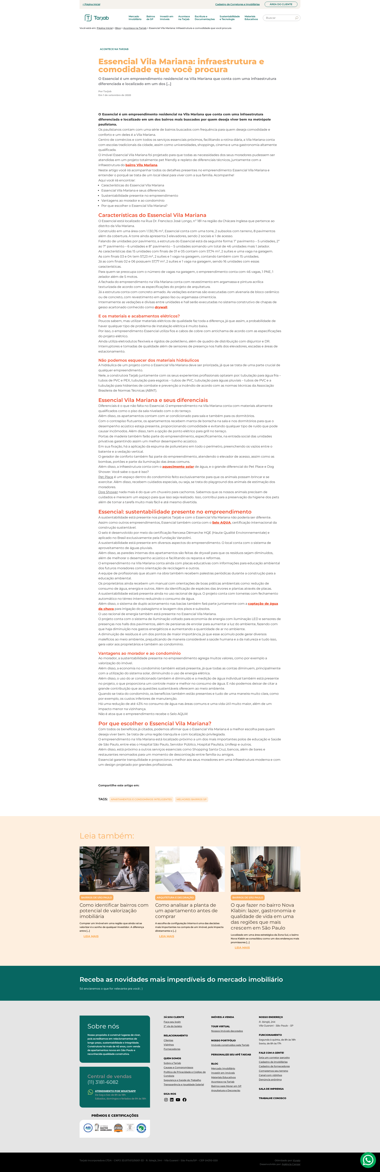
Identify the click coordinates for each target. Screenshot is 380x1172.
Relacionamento (176, 1035)
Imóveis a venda (222, 1017)
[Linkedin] (171, 1100)
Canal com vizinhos (270, 1075)
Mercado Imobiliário (135, 18)
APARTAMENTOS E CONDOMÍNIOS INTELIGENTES (141, 799)
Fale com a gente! (271, 1052)
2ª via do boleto (173, 1026)
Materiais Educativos (251, 18)
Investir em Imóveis (166, 18)
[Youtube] (178, 1100)
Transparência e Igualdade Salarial (184, 1084)
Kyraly (296, 1160)
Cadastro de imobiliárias (273, 1061)
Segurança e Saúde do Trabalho (182, 1080)
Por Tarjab (104, 91)
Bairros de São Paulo (96, 897)
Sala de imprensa (271, 1088)
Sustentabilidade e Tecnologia (230, 18)
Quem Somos (172, 1058)
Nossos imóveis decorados (227, 1030)
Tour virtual (220, 1026)
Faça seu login (172, 1021)
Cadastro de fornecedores (274, 1066)
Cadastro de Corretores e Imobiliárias (237, 4)
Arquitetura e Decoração (175, 897)
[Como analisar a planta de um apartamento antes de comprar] (190, 869)
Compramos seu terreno (273, 1070)
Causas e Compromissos (178, 1067)
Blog (118, 28)
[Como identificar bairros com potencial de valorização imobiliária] (114, 869)
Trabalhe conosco (272, 1098)
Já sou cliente (174, 1017)
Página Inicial (105, 28)
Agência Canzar (291, 1164)
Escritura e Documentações (205, 18)
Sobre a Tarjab (172, 1063)
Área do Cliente (281, 4)
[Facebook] (184, 1100)
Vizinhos (169, 1044)
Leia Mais (91, 936)
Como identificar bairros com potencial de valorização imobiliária (114, 910)
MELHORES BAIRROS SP (192, 799)
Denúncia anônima (270, 1079)
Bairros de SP (150, 18)
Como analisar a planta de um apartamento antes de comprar (186, 910)
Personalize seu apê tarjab (231, 1054)
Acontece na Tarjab (184, 18)
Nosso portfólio (223, 1040)
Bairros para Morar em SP (226, 1086)
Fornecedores (172, 1048)
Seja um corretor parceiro (274, 1057)
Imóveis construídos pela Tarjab (230, 1045)
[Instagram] (166, 1100)
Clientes (168, 1040)
